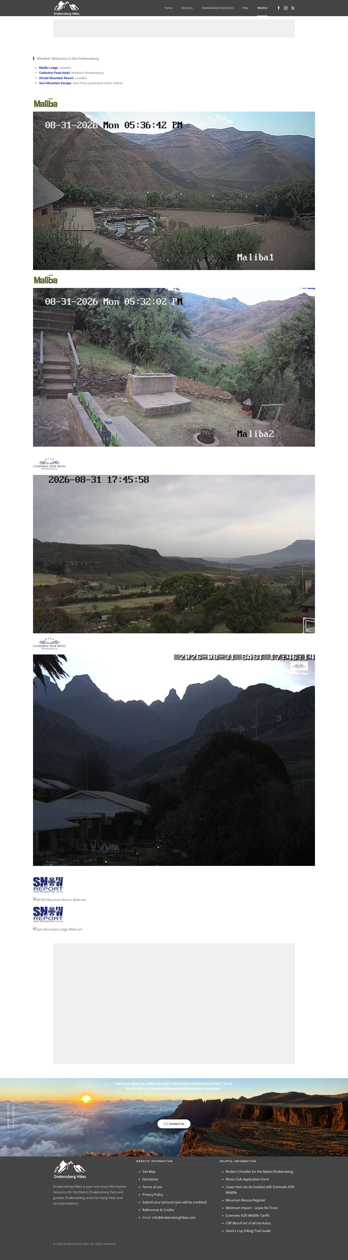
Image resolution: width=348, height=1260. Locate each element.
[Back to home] (66, 8)
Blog (245, 8)
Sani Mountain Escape (55, 83)
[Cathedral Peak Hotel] (49, 464)
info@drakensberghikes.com (174, 1217)
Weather (262, 8)
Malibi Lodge (48, 67)
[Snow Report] (48, 884)
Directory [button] (187, 8)
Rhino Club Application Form (247, 1179)
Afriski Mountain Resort (56, 78)
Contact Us (176, 1123)
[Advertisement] (174, 28)
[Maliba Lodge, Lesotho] (45, 102)
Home (168, 8)
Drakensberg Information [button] (217, 8)
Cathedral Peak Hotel (54, 72)
